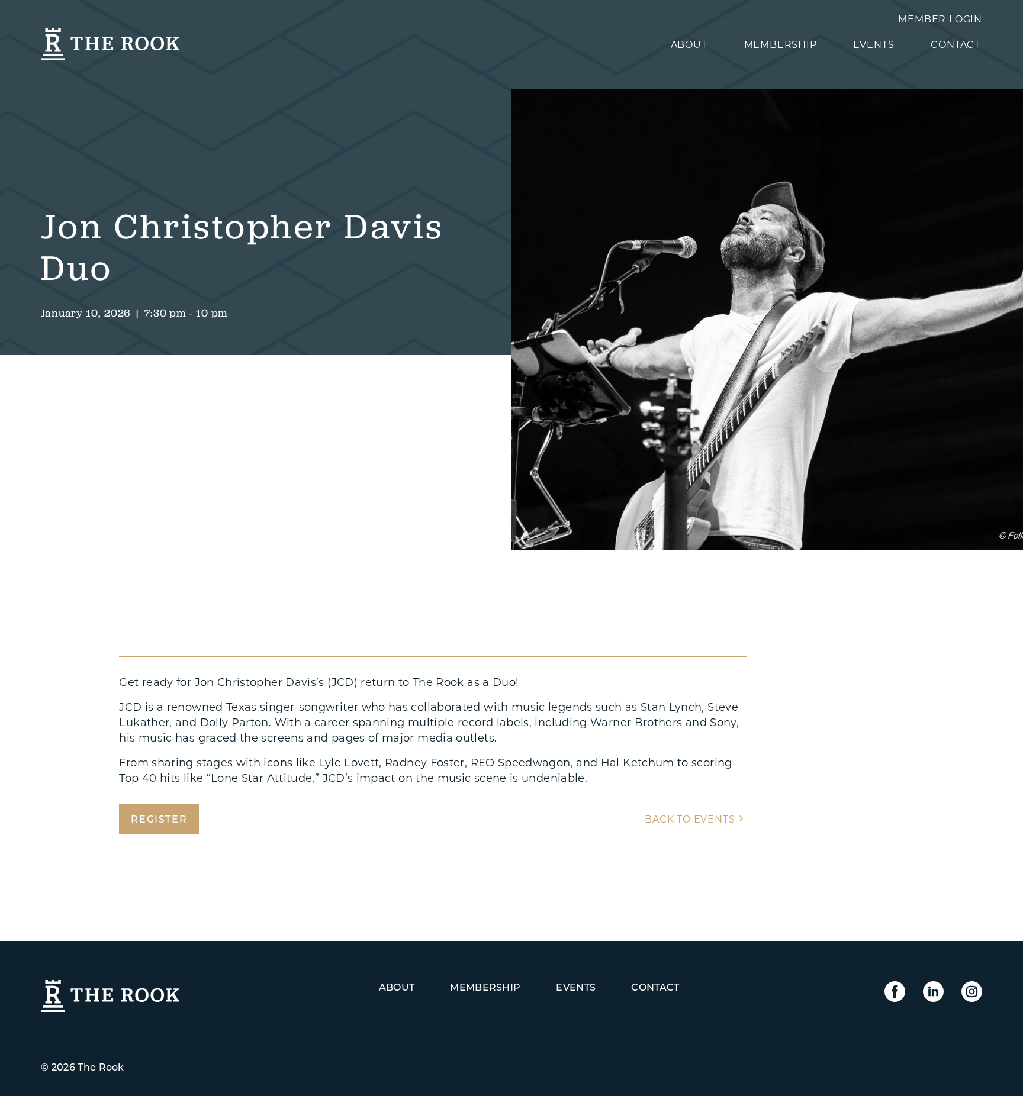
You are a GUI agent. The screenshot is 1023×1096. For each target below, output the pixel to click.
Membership (780, 44)
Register (159, 819)
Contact (955, 44)
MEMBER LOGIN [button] (940, 18)
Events (874, 44)
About (689, 44)
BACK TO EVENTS (690, 819)
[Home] (110, 36)
